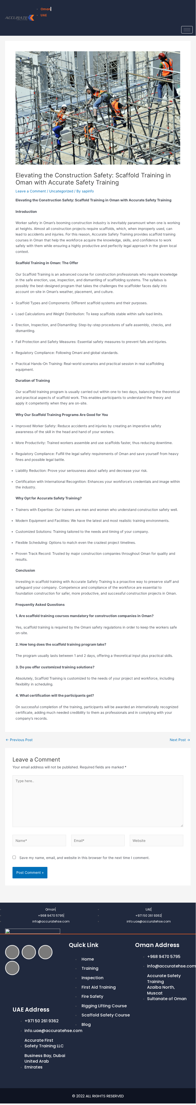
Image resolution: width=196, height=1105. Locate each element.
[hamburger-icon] (187, 29)
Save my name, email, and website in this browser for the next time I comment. (84, 858)
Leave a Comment (31, 191)
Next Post (180, 740)
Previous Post (19, 740)
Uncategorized (61, 191)
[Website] (156, 842)
